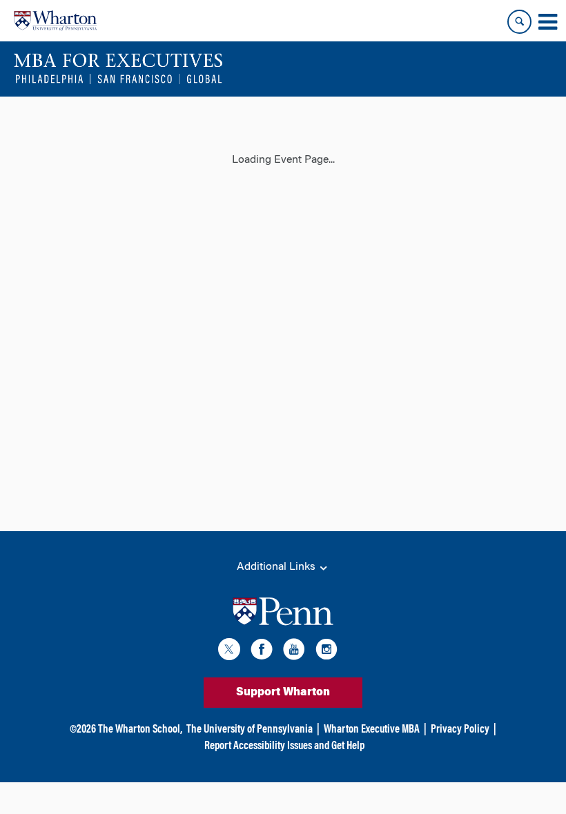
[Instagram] (326, 651)
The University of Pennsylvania (249, 729)
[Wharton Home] (55, 20)
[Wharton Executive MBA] (118, 69)
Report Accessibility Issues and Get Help (284, 746)
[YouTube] (294, 651)
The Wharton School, (140, 729)
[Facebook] (262, 651)
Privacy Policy (460, 729)
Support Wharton (283, 692)
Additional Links (277, 567)
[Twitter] (229, 651)
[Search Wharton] (519, 22)
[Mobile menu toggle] (547, 22)
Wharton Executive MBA (372, 729)
